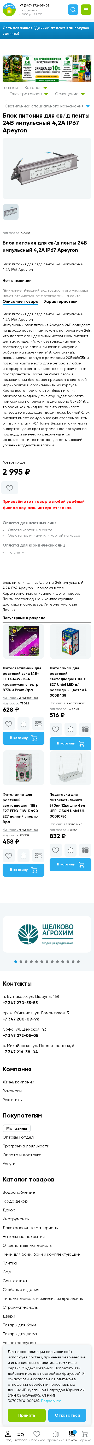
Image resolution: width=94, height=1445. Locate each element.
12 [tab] (73, 961)
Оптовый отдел (18, 1137)
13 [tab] (78, 961)
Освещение (67, 93)
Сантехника (15, 1280)
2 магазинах (20, 697)
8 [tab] (52, 961)
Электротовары (26, 93)
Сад (7, 1271)
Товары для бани (19, 1324)
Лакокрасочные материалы (30, 1227)
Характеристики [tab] (61, 301)
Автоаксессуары (19, 1342)
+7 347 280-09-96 (21, 1019)
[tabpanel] (47, 934)
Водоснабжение (19, 1192)
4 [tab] (31, 961)
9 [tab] (57, 961)
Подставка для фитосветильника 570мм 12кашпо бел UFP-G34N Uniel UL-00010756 (68, 805)
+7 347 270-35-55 (20, 1002)
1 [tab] (15, 961)
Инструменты (16, 1218)
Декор (9, 1210)
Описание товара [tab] (20, 301)
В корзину (19, 738)
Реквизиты (12, 1099)
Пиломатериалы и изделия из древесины (43, 1298)
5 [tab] (36, 961)
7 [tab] (47, 961)
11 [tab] (68, 961)
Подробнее (51, 1401)
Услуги (9, 1163)
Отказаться (67, 1415)
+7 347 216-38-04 (20, 1051)
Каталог (33, 87)
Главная (10, 87)
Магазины (16, 1128)
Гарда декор (15, 1201)
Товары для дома (20, 1333)
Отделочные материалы (27, 1245)
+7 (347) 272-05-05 (34, 5)
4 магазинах (20, 829)
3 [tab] (26, 961)
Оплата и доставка (22, 1154)
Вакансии (12, 1090)
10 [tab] (62, 961)
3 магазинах (67, 703)
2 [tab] (21, 961)
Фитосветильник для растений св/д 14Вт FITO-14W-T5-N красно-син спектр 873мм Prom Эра (22, 679)
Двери (9, 1316)
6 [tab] (41, 961)
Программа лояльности (26, 1146)
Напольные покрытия (24, 1236)
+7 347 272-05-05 (20, 1035)
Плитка (10, 1263)
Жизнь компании (18, 1082)
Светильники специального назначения (45, 106)
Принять (27, 1415)
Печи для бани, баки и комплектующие (41, 1254)
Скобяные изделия (21, 1289)
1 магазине (66, 824)
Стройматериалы (20, 1307)
